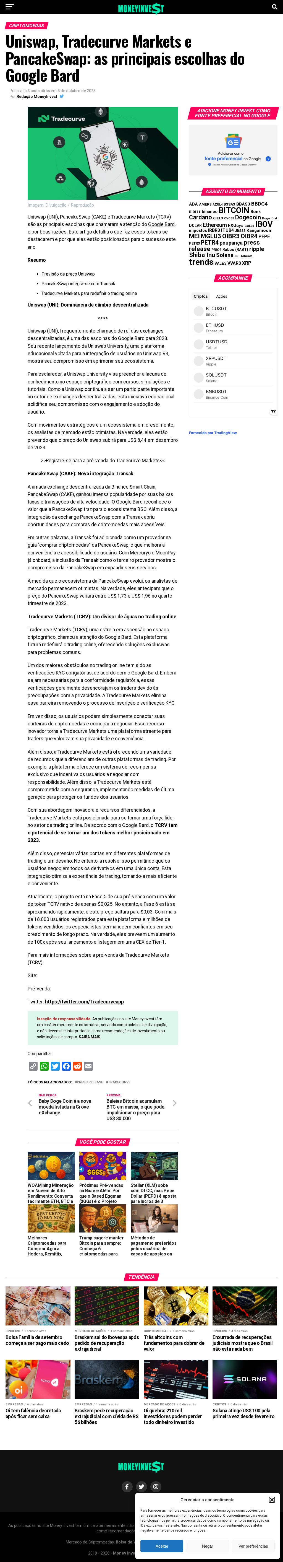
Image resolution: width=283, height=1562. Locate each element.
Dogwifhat (269, 218)
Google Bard (161, 224)
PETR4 (210, 242)
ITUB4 (227, 230)
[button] (272, 1500)
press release (90, 1082)
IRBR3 (214, 230)
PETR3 (194, 243)
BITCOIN (234, 210)
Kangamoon (259, 230)
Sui (237, 256)
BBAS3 (243, 204)
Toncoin (246, 256)
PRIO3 (216, 250)
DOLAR (195, 225)
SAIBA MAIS (89, 1037)
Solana (225, 255)
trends (201, 262)
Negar (207, 1546)
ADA (193, 204)
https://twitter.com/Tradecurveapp (84, 1002)
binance (210, 211)
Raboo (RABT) (235, 249)
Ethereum (215, 225)
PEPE (264, 236)
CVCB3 (229, 218)
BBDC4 (259, 204)
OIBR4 (249, 236)
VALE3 (220, 263)
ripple (256, 249)
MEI (194, 236)
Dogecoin (248, 217)
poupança (231, 243)
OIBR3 (231, 236)
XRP (246, 263)
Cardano (200, 217)
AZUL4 (217, 204)
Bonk (255, 211)
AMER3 (205, 204)
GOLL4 (249, 226)
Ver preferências (253, 1546)
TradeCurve (119, 1082)
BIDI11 (195, 212)
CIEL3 (218, 218)
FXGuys (235, 225)
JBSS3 (240, 231)
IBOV (264, 224)
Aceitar (162, 1546)
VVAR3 (234, 263)
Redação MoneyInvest (37, 96)
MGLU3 (211, 236)
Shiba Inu (202, 254)
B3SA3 (229, 204)
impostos (198, 230)
